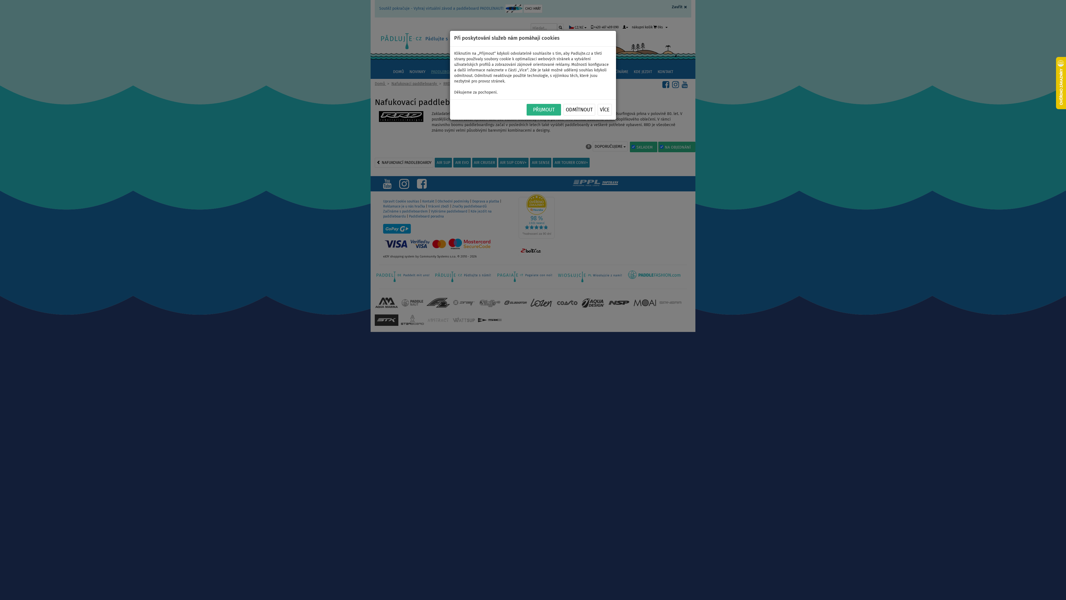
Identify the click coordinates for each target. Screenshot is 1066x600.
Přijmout (544, 110)
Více (605, 110)
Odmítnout (579, 110)
